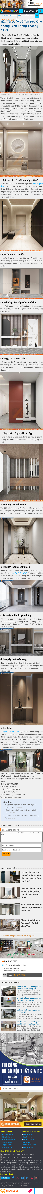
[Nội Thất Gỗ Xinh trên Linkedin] (27, 1178)
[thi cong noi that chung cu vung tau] (21, 1127)
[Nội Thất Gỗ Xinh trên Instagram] (37, 1178)
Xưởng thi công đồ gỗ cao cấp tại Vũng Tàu (28, 1011)
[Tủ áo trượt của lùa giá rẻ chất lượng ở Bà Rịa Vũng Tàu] (10, 909)
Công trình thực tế (28, 15)
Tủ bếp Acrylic (27, 1137)
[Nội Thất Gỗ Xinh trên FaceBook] (13, 1178)
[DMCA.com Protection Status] (5, 1178)
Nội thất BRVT (8, 20)
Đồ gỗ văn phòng (32, 11)
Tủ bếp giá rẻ (27, 1142)
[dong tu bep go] (21, 1086)
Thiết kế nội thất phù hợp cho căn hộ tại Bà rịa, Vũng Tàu (29, 1023)
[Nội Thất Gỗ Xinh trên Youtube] (18, 1178)
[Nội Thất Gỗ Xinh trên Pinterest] (32, 1178)
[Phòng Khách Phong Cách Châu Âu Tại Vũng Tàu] (10, 925)
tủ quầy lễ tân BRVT (19, 573)
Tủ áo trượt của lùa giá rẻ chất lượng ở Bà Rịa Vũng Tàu (31, 907)
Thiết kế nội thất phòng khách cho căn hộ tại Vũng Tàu (29, 987)
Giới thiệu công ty (7, 1134)
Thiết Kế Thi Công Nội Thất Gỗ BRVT (9, 11)
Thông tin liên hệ (7, 1137)
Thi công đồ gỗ (9, 15)
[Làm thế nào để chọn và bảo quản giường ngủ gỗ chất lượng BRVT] (10, 893)
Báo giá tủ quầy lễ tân (9, 732)
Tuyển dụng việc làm (8, 1139)
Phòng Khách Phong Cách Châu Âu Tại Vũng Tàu (30, 923)
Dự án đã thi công (7, 1147)
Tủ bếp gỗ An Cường (29, 1145)
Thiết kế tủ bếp (28, 1134)
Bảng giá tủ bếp (7, 1145)
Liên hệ (20, 20)
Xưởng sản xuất (7, 1142)
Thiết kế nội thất (28, 1147)
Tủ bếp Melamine (28, 1139)
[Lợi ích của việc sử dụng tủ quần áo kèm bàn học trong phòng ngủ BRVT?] (10, 877)
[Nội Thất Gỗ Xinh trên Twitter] (22, 1178)
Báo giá (29, 20)
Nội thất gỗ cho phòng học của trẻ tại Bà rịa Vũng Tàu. (29, 999)
